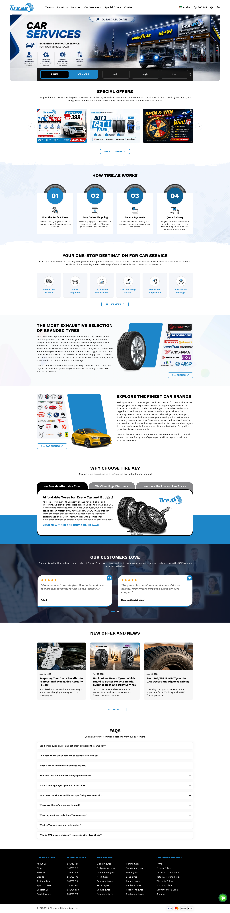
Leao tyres (131, 877)
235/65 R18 (73, 881)
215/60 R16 (72, 885)
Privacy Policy (164, 868)
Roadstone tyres (134, 889)
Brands (40, 877)
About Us (62, 7)
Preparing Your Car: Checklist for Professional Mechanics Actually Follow (61, 681)
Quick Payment (44, 894)
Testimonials (43, 881)
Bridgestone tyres (106, 868)
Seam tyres (132, 872)
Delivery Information (167, 889)
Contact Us (42, 889)
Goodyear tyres (104, 881)
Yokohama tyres (105, 894)
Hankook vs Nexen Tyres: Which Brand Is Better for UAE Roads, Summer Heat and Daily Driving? (114, 681)
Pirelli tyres (102, 877)
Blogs (39, 868)
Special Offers (112, 7)
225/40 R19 (73, 872)
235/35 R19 (72, 868)
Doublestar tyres (134, 894)
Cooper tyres (132, 881)
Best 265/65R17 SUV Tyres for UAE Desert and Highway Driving (168, 680)
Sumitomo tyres (134, 868)
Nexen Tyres (103, 885)
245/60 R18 (73, 889)
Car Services (91, 7)
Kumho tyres (132, 864)
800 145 (202, 7)
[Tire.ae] (21, 7)
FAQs (159, 864)
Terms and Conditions (168, 872)
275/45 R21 (72, 864)
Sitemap (161, 894)
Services (41, 872)
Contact (129, 7)
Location (76, 7)
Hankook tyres (133, 885)
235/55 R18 (72, 894)
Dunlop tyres (103, 889)
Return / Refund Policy (168, 877)
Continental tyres (106, 872)
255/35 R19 (72, 877)
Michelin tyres (104, 864)
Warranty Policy (165, 881)
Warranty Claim (164, 885)
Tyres (48, 7)
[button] (217, 45)
